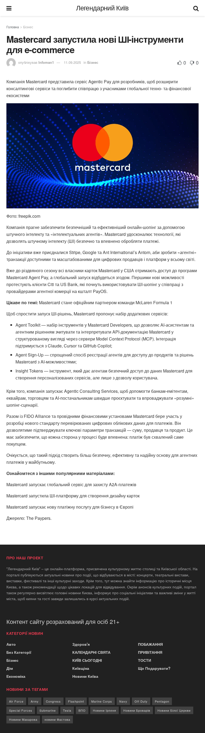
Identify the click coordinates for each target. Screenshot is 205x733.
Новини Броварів (136, 710)
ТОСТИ (144, 660)
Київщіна (80, 668)
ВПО (82, 710)
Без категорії (18, 652)
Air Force (16, 701)
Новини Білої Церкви (174, 710)
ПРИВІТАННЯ (150, 652)
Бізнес (28, 27)
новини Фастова (57, 719)
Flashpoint (76, 701)
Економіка (15, 676)
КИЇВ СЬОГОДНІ (87, 660)
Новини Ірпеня (104, 710)
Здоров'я (81, 644)
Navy (123, 701)
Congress (53, 701)
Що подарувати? (154, 668)
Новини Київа (85, 676)
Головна (12, 27)
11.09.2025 (72, 62)
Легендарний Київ (102, 8)
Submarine (48, 710)
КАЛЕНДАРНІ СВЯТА (91, 652)
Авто (11, 644)
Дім (9, 668)
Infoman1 (46, 62)
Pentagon (162, 701)
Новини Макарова (23, 719)
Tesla (67, 710)
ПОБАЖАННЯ (150, 644)
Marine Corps (101, 701)
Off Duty (141, 701)
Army (35, 701)
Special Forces (20, 710)
